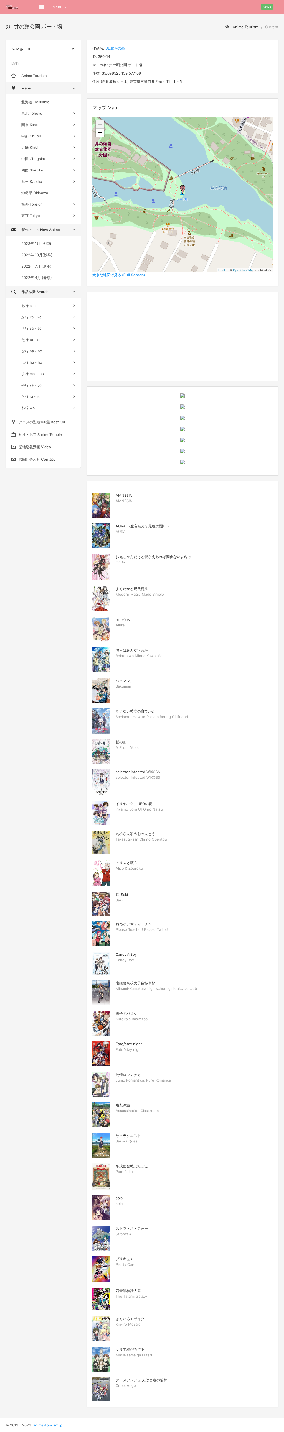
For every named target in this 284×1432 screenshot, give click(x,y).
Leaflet (222, 270)
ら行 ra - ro (30, 396)
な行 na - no (31, 351)
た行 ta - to (30, 339)
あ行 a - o (29, 305)
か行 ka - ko (31, 317)
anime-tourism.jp (47, 1425)
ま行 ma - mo (32, 374)
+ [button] (100, 124)
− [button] (100, 132)
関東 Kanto (30, 124)
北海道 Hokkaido (35, 102)
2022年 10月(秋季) (36, 255)
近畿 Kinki (29, 147)
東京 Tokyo (30, 215)
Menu (57, 7)
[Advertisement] (182, 336)
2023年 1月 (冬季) (36, 243)
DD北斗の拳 (115, 48)
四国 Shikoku (32, 170)
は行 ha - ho (31, 362)
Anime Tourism (245, 27)
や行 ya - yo (31, 385)
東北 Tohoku (31, 113)
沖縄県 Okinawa (34, 193)
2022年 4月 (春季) (36, 277)
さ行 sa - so (31, 328)
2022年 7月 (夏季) (36, 266)
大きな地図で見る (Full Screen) (118, 275)
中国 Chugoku (33, 159)
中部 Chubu (31, 136)
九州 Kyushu (31, 181)
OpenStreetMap (243, 270)
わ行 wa (28, 408)
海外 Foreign (32, 204)
